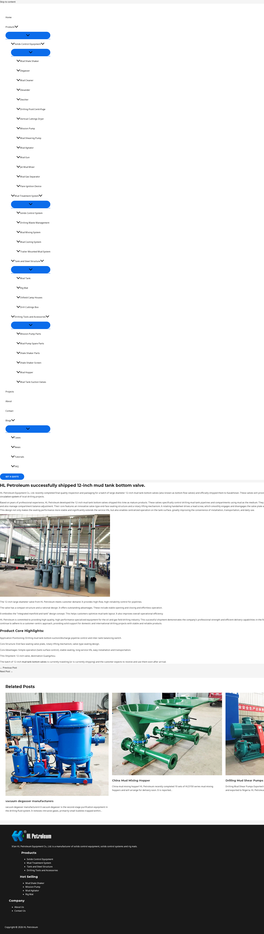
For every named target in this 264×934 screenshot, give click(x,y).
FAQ (17, 466)
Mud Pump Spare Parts (32, 343)
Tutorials (19, 456)
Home (9, 17)
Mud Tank (25, 278)
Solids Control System (31, 213)
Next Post (6, 671)
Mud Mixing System (30, 232)
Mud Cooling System (30, 241)
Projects (10, 391)
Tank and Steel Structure (27, 261)
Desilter (24, 99)
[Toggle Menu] (28, 35)
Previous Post (8, 667)
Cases (18, 437)
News (17, 447)
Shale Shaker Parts (30, 353)
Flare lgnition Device (30, 186)
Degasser (25, 70)
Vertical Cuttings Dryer (32, 118)
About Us (19, 907)
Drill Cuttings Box (29, 307)
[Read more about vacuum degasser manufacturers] (57, 795)
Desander (25, 89)
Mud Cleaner (26, 80)
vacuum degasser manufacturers (29, 801)
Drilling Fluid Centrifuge (32, 109)
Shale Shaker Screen (30, 362)
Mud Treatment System (27, 195)
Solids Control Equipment (28, 44)
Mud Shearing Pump (30, 138)
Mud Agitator (27, 147)
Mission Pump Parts (30, 333)
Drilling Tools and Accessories (30, 316)
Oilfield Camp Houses (31, 297)
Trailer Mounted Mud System (35, 251)
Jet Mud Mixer (27, 167)
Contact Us (20, 910)
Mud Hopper (26, 372)
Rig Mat (24, 287)
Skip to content (8, 1)
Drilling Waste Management (34, 222)
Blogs (8, 420)
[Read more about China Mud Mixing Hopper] (167, 774)
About (9, 401)
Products (10, 26)
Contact (9, 410)
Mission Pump (27, 128)
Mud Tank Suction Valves (33, 382)
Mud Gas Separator (30, 176)
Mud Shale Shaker (29, 61)
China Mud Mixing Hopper (131, 780)
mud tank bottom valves (34, 661)
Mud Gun (25, 157)
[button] (16, 27)
